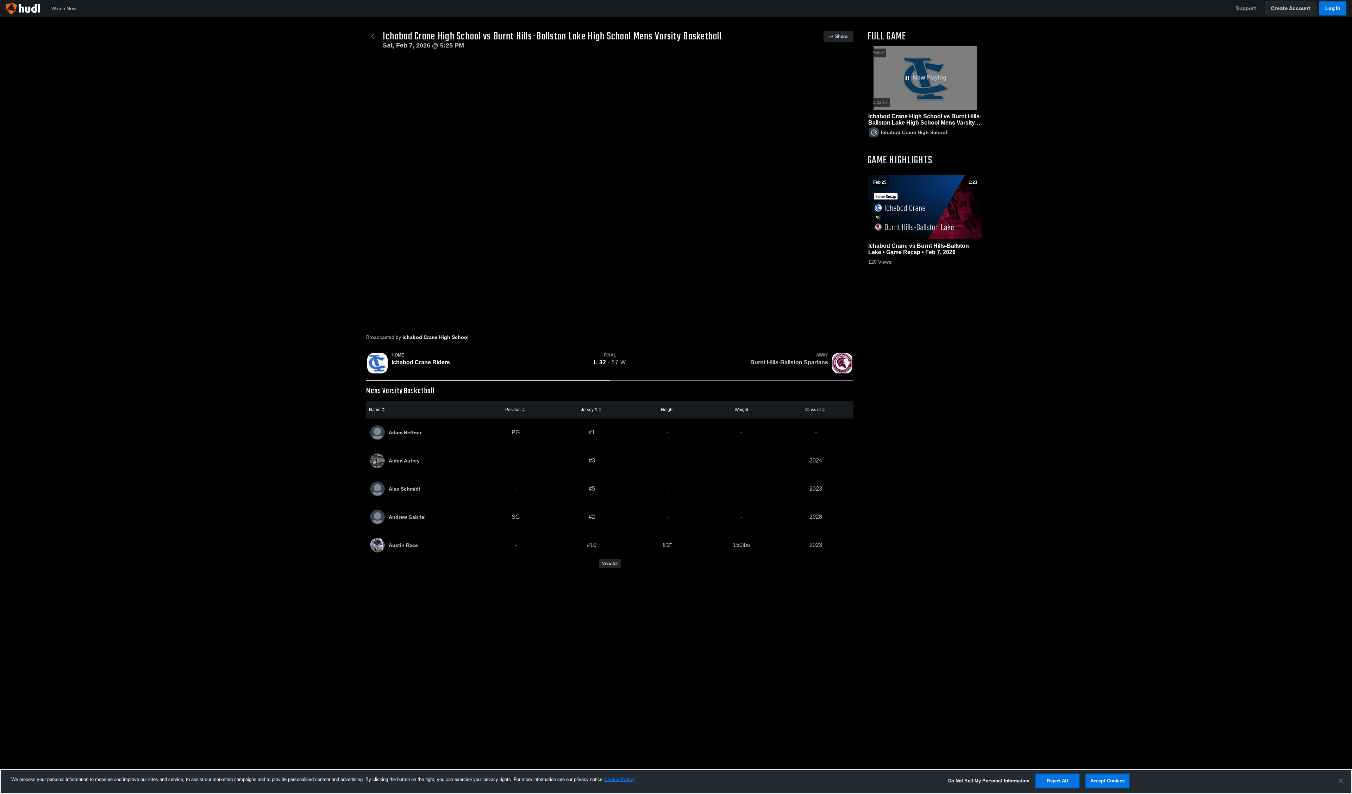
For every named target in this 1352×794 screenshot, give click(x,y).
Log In (1332, 8)
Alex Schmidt (404, 489)
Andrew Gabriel (407, 517)
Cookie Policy (619, 779)
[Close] (1340, 781)
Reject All (1057, 780)
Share (841, 36)
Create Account (1290, 8)
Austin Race (403, 545)
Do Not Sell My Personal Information (989, 780)
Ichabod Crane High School (435, 337)
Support (1246, 8)
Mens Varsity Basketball (400, 391)
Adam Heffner (405, 432)
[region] (676, 781)
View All (610, 563)
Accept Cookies (1107, 780)
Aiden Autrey (404, 461)
